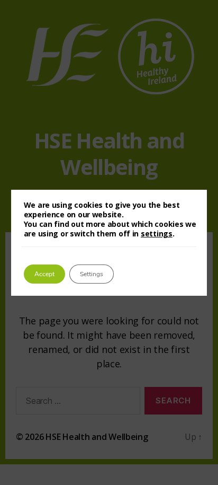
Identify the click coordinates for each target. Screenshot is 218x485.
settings (156, 234)
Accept (44, 274)
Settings (91, 274)
